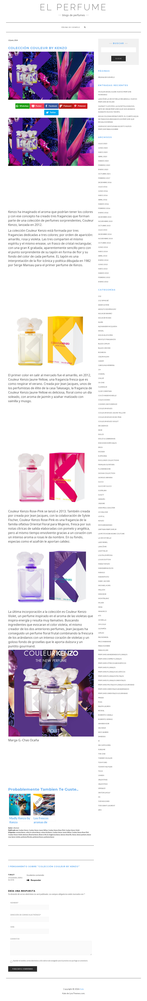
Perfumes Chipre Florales (110, 659)
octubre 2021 (104, 174)
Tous (100, 771)
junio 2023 (103, 148)
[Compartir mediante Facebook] (51, 106)
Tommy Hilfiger (105, 767)
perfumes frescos (38, 837)
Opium (101, 633)
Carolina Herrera (106, 365)
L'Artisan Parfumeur (107, 529)
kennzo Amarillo (66, 835)
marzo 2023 (103, 161)
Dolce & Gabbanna (106, 439)
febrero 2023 (104, 165)
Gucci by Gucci (105, 486)
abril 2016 (102, 200)
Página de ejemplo (70, 27)
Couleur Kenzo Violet (72, 830)
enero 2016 (103, 213)
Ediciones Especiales (107, 443)
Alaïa (100, 322)
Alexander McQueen (107, 326)
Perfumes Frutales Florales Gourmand (116, 685)
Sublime (101, 749)
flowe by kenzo (33, 835)
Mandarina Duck (105, 568)
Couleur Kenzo (23, 830)
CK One (101, 382)
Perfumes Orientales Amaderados (113, 689)
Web (12, 927)
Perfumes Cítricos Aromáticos (112, 663)
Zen (99, 810)
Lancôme (102, 546)
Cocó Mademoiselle (107, 395)
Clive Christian (105, 391)
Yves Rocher (103, 801)
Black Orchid (104, 348)
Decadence (103, 426)
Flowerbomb (104, 469)
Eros (100, 447)
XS (99, 797)
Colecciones (104, 400)
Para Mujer (103, 650)
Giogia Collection (106, 473)
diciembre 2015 (104, 217)
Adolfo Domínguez (107, 309)
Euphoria (102, 456)
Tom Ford (102, 762)
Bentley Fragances (107, 339)
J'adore (101, 503)
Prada (101, 698)
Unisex (101, 775)
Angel (101, 331)
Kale (82, 989)
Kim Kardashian (105, 525)
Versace (102, 788)
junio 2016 (103, 191)
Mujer (101, 603)
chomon (16, 828)
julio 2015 (102, 230)
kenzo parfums (82, 835)
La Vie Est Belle (104, 538)
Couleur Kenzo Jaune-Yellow (38, 830)
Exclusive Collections (108, 460)
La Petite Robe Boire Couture (111, 534)
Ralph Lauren (104, 706)
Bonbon (102, 352)
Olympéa (102, 628)
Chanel (101, 374)
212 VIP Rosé (103, 300)
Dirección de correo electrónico (25, 915)
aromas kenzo (20, 832)
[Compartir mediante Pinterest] (80, 106)
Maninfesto (103, 577)
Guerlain (102, 490)
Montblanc (103, 598)
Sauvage (102, 728)
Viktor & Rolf (104, 793)
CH (99, 369)
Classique (102, 387)
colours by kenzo (46, 832)
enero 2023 (103, 169)
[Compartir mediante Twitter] (51, 112)
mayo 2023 (103, 152)
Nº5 (99, 616)
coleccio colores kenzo (33, 832)
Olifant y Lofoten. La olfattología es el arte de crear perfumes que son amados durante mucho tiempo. (116, 109)
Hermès (101, 499)
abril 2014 (102, 256)
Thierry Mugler (105, 758)
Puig (100, 702)
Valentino (103, 784)
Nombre (14, 903)
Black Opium (104, 344)
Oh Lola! (102, 624)
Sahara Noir (103, 723)
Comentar (15, 939)
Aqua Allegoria (105, 335)
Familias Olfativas (106, 464)
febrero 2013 (104, 277)
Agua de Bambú (105, 313)
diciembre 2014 (104, 234)
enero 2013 (103, 282)
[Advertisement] (51, 188)
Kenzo (74, 835)
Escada (101, 452)
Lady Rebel (103, 542)
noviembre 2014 (105, 238)
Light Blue (103, 551)
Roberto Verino (105, 719)
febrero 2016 (104, 208)
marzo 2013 (103, 273)
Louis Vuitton (104, 559)
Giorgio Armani (105, 477)
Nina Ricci (102, 611)
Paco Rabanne (104, 641)
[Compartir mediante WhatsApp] (22, 106)
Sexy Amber (103, 732)
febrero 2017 (104, 178)
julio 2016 (102, 187)
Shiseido (102, 736)
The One (102, 754)
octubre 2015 (104, 225)
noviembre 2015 (105, 221)
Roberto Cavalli (105, 715)
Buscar (118, 58)
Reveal (101, 710)
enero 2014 (103, 260)
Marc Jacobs (104, 581)
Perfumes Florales (106, 667)
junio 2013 (103, 264)
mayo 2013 (103, 269)
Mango (101, 572)
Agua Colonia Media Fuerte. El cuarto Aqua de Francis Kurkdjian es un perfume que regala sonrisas (118, 119)
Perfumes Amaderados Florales (112, 654)
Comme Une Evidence (107, 404)
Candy (101, 361)
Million (101, 590)
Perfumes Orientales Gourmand (113, 693)
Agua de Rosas (104, 318)
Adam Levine (103, 305)
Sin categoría (104, 745)
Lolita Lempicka (105, 555)
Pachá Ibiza (103, 637)
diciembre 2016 (104, 182)
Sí (98, 741)
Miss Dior (102, 594)
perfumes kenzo (49, 837)
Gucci (101, 482)
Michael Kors (104, 585)
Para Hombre (104, 646)
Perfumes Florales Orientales (112, 680)
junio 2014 (103, 247)
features (25, 835)
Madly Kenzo (104, 564)
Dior (100, 430)
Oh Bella (102, 620)
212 (99, 296)
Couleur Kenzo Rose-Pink (56, 830)
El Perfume (73, 7)
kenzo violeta (16, 837)
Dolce (101, 434)
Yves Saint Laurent (106, 805)
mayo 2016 (103, 195)
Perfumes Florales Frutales (111, 676)
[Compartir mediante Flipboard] (65, 106)
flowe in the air (44, 835)
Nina (100, 607)
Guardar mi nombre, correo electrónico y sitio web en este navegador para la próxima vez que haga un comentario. (50, 961)
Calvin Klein (103, 357)
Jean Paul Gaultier (106, 508)
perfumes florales (26, 837)
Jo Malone (103, 512)
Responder (36, 880)
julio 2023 (102, 143)
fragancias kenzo (54, 835)
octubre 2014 (104, 243)
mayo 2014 (103, 251)
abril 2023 (102, 156)
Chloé (101, 378)
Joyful (101, 516)
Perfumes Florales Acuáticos (111, 672)
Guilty (101, 495)
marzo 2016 (103, 204)
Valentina (102, 780)
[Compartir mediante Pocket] (36, 106)
